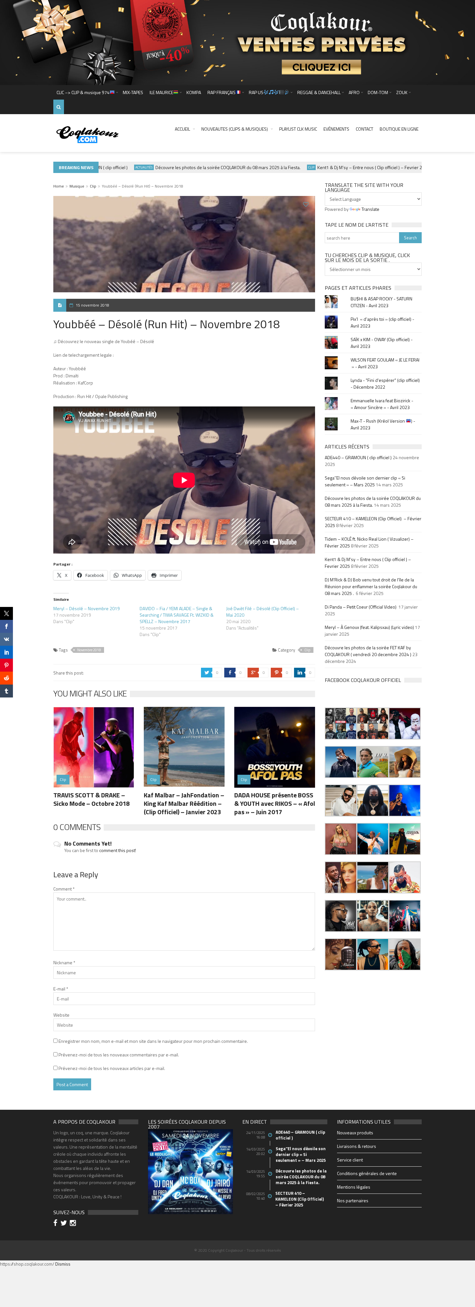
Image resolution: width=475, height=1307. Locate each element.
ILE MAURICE (161, 92)
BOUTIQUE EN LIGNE (399, 128)
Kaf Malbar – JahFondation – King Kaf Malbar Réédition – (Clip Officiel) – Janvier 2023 (184, 803)
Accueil (182, 128)
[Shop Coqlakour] (237, 41)
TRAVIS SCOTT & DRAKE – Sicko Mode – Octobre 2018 (91, 799)
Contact (364, 128)
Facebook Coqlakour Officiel (363, 680)
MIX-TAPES (133, 92)
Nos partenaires (352, 1200)
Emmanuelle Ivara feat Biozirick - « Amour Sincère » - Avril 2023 (382, 404)
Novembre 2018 (89, 650)
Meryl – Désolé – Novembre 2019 (86, 608)
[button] (341, 724)
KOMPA (193, 92)
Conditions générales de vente (367, 1173)
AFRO (354, 92)
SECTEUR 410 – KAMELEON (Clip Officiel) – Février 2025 (300, 1199)
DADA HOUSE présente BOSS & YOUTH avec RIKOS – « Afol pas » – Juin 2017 (274, 803)
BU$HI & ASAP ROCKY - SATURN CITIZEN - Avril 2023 (381, 302)
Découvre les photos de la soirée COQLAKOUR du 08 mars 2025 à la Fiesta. (208, 167)
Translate (370, 209)
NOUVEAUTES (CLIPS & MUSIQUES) (234, 128)
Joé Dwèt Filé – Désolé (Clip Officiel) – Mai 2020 (262, 611)
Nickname (64, 962)
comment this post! (117, 850)
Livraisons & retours (356, 1146)
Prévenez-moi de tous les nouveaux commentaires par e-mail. (118, 1054)
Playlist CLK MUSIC (298, 128)
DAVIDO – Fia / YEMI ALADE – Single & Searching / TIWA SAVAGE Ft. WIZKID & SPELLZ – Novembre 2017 (177, 615)
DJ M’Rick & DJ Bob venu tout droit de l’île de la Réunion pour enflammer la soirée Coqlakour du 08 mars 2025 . (371, 586)
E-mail (60, 988)
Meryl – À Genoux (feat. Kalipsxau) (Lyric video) (369, 627)
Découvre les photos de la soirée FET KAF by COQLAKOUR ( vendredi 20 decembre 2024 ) (368, 651)
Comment (64, 888)
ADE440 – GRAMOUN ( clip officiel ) (358, 457)
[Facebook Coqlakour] (56, 1223)
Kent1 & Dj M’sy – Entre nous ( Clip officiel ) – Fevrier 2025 (354, 167)
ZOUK (401, 92)
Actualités (124, 167)
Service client (350, 1159)
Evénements (336, 128)
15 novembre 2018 (92, 305)
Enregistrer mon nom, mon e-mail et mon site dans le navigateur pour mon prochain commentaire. (153, 1041)
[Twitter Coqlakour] (64, 1223)
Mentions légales (353, 1186)
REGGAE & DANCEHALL (319, 92)
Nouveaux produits (355, 1132)
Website (61, 1014)
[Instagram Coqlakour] (74, 1223)
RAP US (256, 92)
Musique (76, 186)
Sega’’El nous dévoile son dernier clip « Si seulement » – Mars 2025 (365, 481)
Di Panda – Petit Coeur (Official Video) (361, 606)
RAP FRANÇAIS (221, 92)
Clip (292, 167)
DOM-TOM (378, 92)
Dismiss (62, 1263)
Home (58, 186)
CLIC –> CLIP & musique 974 (83, 92)
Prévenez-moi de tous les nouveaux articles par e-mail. (111, 1068)
